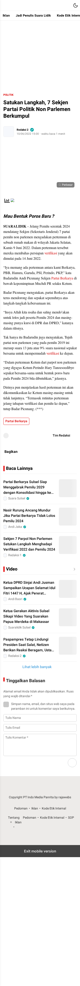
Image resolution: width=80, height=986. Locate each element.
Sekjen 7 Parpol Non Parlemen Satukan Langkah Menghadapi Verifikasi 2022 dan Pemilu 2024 (29, 544)
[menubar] (4, 5)
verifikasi (50, 253)
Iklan (6, 15)
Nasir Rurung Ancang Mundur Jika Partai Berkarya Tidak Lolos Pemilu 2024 (29, 516)
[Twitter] (59, 451)
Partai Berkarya (62, 278)
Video (11, 569)
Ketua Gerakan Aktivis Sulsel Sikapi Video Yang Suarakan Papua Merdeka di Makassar (26, 616)
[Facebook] (48, 451)
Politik (8, 95)
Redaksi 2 (22, 130)
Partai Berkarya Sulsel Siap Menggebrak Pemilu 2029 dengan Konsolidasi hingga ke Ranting (27, 487)
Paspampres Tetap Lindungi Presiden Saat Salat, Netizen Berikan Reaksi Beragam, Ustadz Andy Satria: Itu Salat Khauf (29, 645)
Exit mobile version (40, 851)
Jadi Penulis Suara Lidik (33, 15)
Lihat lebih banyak (37, 667)
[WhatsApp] (38, 451)
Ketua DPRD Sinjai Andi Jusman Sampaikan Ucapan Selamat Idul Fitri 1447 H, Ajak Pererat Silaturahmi (29, 588)
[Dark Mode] (75, 5)
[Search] (66, 5)
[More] (73, 569)
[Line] (70, 451)
